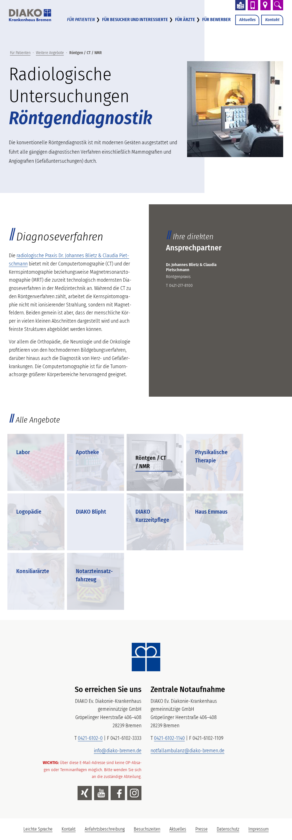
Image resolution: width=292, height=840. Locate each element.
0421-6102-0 (90, 738)
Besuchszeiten (147, 829)
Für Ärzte (185, 19)
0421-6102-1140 (169, 738)
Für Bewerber (216, 19)
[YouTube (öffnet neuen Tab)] (101, 793)
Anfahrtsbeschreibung (105, 829)
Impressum (258, 829)
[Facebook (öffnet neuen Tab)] (118, 793)
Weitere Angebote (50, 52)
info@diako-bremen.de (117, 751)
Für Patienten (81, 19)
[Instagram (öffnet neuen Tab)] (134, 793)
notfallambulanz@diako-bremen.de (187, 751)
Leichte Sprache (40, 830)
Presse (201, 829)
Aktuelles (247, 19)
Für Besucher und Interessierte (135, 19)
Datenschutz (228, 829)
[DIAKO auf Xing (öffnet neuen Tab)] (85, 793)
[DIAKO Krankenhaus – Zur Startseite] (146, 657)
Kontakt (272, 19)
